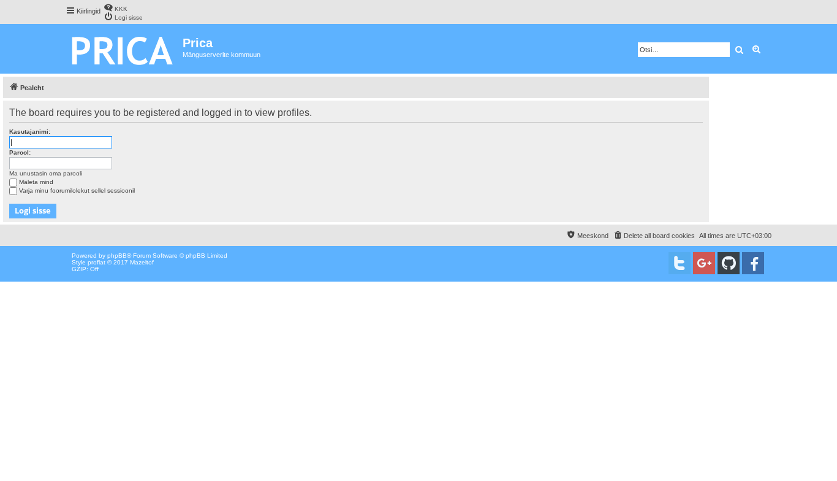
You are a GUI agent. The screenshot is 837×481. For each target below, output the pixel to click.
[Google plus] (704, 263)
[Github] (729, 263)
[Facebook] (753, 263)
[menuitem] (115, 7)
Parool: (20, 152)
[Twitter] (679, 263)
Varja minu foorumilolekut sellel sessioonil (77, 190)
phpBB (117, 255)
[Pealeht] (124, 49)
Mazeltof (142, 262)
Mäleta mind (36, 182)
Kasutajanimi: (29, 131)
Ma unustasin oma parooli (45, 173)
